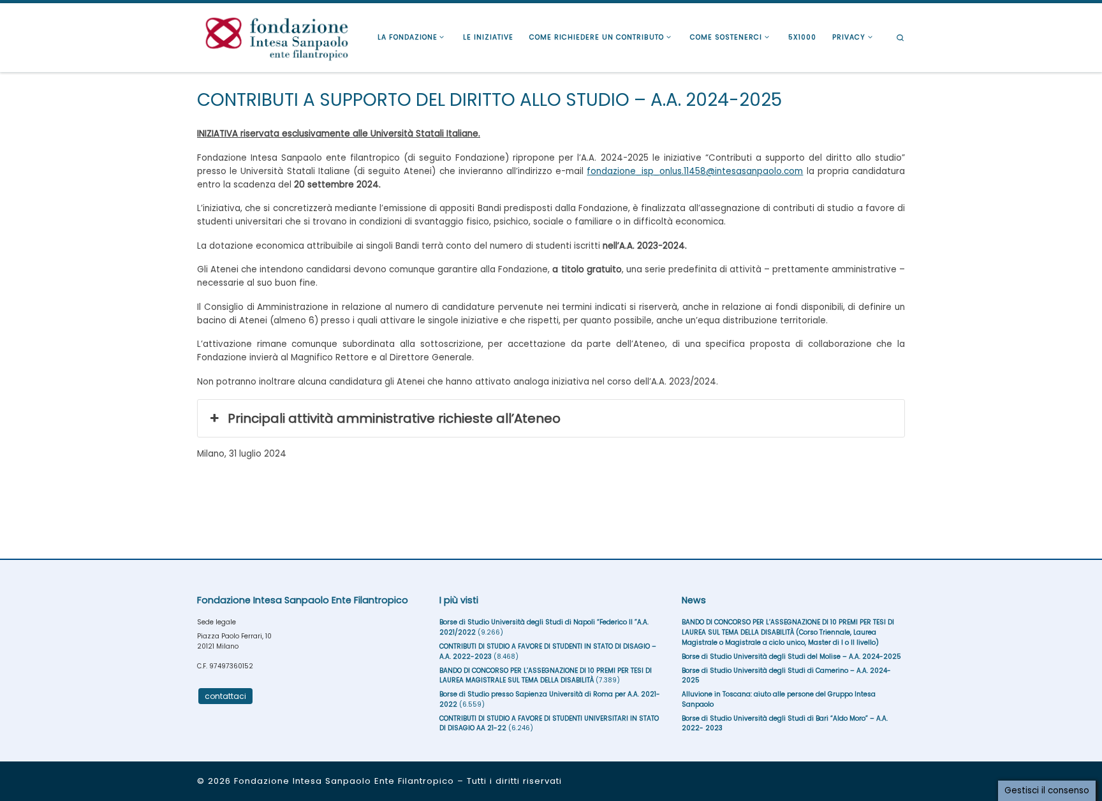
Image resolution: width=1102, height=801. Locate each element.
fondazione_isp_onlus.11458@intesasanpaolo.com (695, 171)
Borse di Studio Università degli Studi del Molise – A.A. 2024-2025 (791, 656)
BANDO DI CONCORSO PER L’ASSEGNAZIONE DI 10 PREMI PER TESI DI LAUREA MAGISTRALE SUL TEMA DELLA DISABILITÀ (545, 676)
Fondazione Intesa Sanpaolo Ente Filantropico (344, 781)
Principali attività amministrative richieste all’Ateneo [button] (394, 418)
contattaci (225, 696)
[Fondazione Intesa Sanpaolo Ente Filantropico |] (276, 36)
